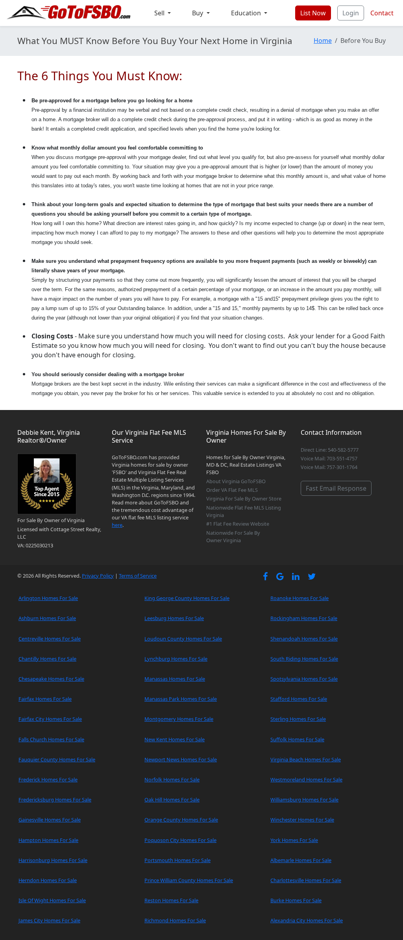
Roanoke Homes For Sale (299, 598)
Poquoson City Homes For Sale (180, 840)
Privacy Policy (98, 575)
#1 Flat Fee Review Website (237, 523)
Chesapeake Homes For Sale (51, 678)
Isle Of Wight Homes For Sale (52, 900)
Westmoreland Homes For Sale (306, 779)
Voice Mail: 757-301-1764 (329, 467)
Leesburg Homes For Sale (174, 618)
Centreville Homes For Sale (49, 638)
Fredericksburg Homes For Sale (54, 799)
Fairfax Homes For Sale (45, 698)
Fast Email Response (336, 488)
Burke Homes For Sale (296, 900)
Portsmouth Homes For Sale (177, 860)
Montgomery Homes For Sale (178, 718)
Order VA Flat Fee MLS (232, 489)
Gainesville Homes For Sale (49, 819)
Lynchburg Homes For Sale (175, 658)
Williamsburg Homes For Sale (304, 799)
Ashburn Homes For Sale (47, 618)
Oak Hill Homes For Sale (172, 799)
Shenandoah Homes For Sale (304, 638)
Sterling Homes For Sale (298, 718)
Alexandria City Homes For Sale (306, 920)
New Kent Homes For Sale (174, 739)
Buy (198, 13)
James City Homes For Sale (49, 920)
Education (247, 13)
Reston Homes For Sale (171, 900)
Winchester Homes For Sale (302, 819)
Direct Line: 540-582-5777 (330, 449)
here (117, 524)
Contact (382, 13)
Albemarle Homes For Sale (300, 860)
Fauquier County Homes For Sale (56, 759)
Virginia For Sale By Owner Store (243, 498)
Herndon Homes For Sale (47, 880)
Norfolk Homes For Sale (172, 779)
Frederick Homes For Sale (48, 779)
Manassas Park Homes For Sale (180, 698)
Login (350, 13)
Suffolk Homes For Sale (297, 739)
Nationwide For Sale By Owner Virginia (233, 536)
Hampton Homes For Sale (48, 840)
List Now (313, 13)
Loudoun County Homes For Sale (183, 638)
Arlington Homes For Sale (48, 598)
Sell (160, 13)
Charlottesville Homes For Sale (305, 880)
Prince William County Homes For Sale (188, 880)
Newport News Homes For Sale (180, 759)
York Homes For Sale (294, 840)
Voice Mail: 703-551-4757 (329, 458)
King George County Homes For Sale (186, 598)
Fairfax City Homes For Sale (50, 718)
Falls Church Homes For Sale (51, 739)
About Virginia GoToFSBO (236, 481)
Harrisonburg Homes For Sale (52, 860)
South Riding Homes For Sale (304, 658)
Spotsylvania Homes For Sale (304, 678)
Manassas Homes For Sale (174, 678)
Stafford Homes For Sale (298, 698)
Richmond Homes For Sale (175, 920)
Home (323, 40)
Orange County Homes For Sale (181, 819)
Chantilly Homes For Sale (47, 658)
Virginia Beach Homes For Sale (305, 759)
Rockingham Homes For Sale (303, 618)
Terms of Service (138, 575)
